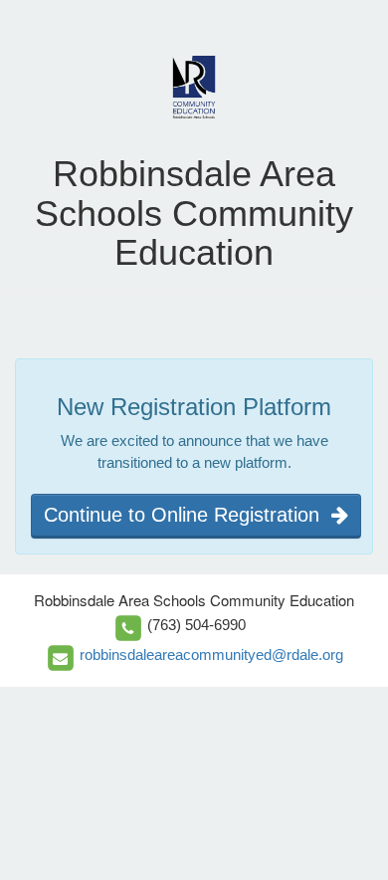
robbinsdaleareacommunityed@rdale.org (211, 654)
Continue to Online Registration (187, 515)
